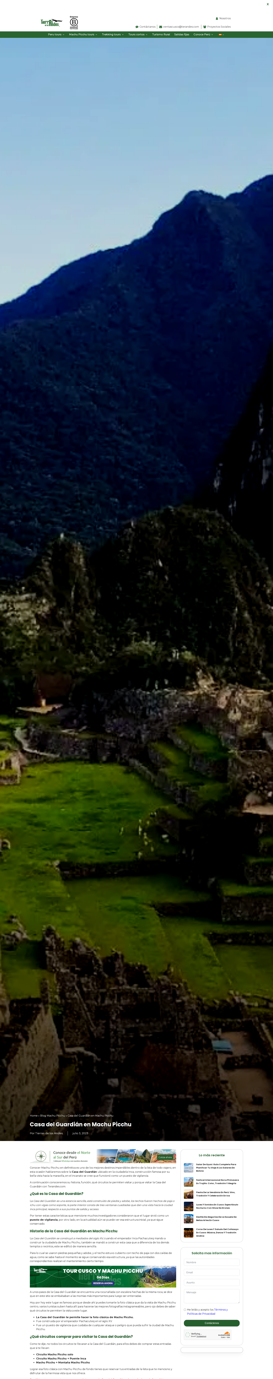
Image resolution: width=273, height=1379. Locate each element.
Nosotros (225, 18)
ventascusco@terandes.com (181, 26)
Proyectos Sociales (219, 26)
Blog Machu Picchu (52, 1115)
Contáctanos (147, 26)
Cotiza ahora (165, 1157)
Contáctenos (212, 1323)
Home (34, 1115)
